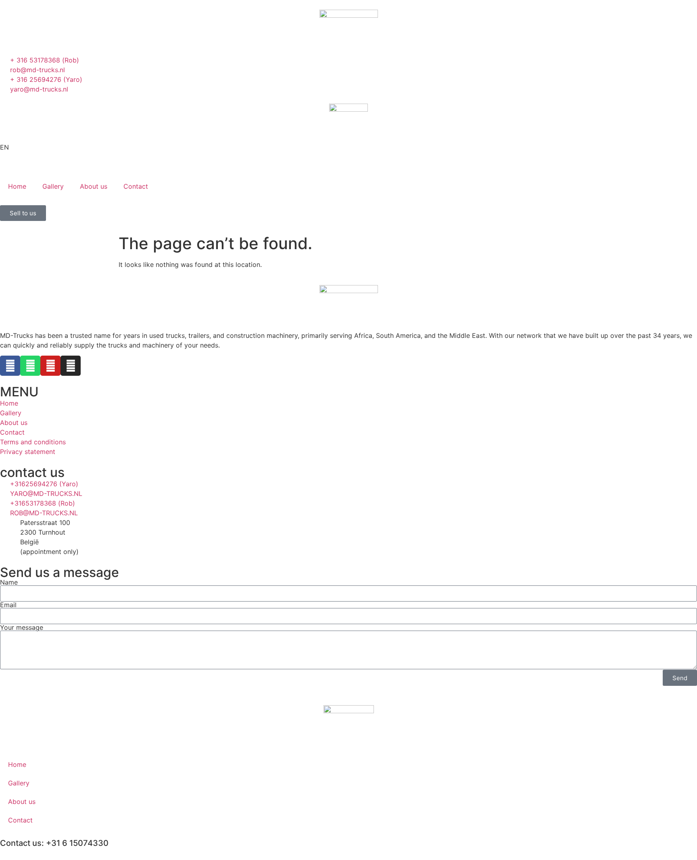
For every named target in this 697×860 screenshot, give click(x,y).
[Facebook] (10, 366)
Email (8, 605)
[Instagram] (71, 366)
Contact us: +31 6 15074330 (54, 843)
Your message (21, 627)
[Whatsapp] (30, 366)
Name (9, 582)
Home (17, 186)
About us (93, 186)
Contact (135, 186)
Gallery (53, 186)
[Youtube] (50, 366)
